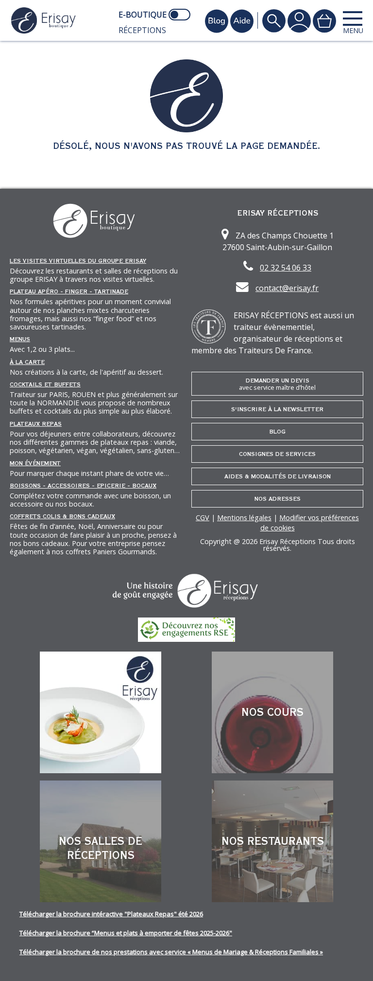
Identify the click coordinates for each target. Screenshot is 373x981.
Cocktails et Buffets (45, 384)
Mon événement (35, 463)
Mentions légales (244, 517)
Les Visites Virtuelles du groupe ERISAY (78, 261)
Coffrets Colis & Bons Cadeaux (62, 516)
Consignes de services (277, 454)
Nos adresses (277, 499)
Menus (20, 339)
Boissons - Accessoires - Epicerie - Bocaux (83, 486)
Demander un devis (277, 384)
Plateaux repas (36, 424)
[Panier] (324, 21)
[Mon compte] (299, 21)
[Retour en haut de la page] (353, 961)
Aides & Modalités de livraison (277, 476)
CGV (202, 517)
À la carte (27, 362)
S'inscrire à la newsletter (277, 409)
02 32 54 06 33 (285, 267)
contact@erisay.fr (287, 288)
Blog (277, 432)
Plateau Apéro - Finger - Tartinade (69, 291)
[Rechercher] (274, 21)
